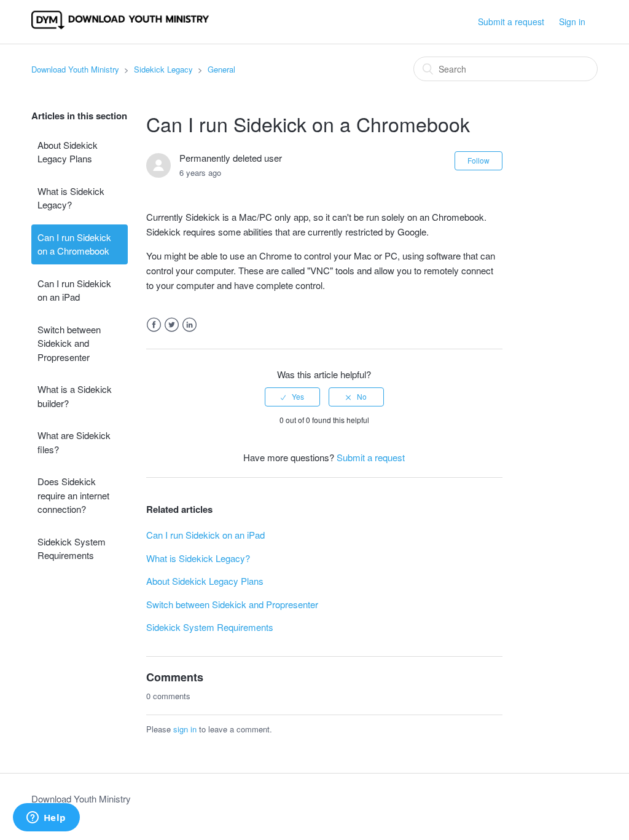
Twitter (171, 325)
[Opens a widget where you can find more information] (46, 818)
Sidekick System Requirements (71, 548)
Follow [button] (478, 160)
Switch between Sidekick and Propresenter (69, 343)
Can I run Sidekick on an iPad (74, 290)
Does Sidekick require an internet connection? (73, 495)
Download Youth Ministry (75, 69)
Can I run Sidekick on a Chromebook (74, 244)
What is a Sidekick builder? (74, 396)
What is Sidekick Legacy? (70, 198)
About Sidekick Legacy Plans (67, 151)
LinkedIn (189, 325)
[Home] (120, 27)
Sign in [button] (572, 21)
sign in (185, 729)
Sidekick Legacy (163, 69)
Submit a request (511, 21)
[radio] (292, 396)
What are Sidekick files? (74, 442)
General (221, 69)
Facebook (154, 325)
